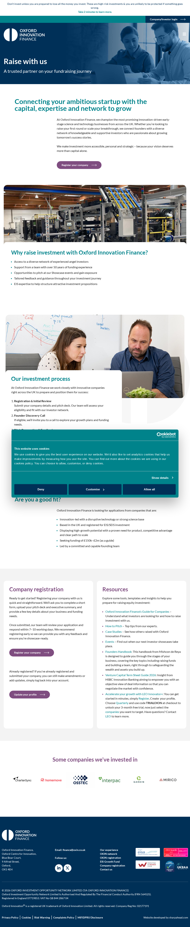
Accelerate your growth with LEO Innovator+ (134, 694)
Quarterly (122, 703)
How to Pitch (113, 626)
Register (144, 698)
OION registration (110, 857)
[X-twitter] (67, 868)
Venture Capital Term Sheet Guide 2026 (130, 675)
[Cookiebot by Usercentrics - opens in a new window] (159, 435)
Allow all (149, 489)
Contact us (106, 869)
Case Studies (113, 631)
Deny (40, 489)
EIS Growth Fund (110, 861)
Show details (160, 477)
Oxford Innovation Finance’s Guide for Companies (137, 611)
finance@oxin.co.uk (74, 849)
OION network (108, 853)
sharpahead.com (178, 917)
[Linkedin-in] (59, 868)
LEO (108, 716)
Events (109, 641)
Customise (93, 489)
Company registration (112, 865)
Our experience (109, 849)
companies (112, 711)
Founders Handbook (118, 651)
